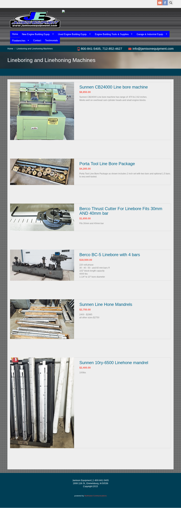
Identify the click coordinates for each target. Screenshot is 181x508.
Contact (37, 40)
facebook (165, 2)
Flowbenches (18, 40)
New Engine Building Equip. (36, 34)
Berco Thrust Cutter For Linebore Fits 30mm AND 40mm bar (120, 211)
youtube (159, 2)
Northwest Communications (95, 496)
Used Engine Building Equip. (72, 34)
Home (15, 34)
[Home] (34, 19)
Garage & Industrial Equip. (150, 34)
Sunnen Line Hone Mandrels (105, 304)
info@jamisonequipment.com (153, 48)
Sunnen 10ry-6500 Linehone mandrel (113, 362)
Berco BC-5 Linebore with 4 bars (109, 254)
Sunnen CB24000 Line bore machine (113, 87)
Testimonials (51, 40)
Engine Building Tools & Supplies (112, 34)
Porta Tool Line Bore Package (107, 163)
